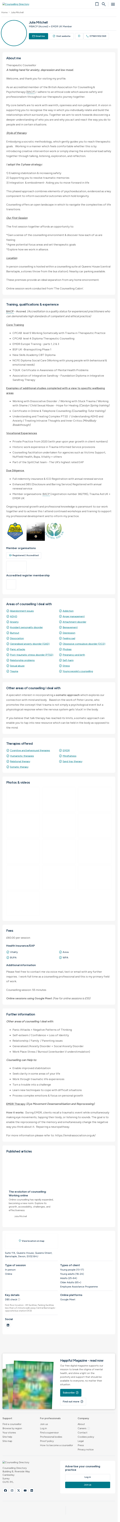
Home (4, 12)
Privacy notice (86, 1449)
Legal (81, 1441)
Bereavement (70, 627)
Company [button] (83, 1418)
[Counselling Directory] (17, 4)
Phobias (67, 649)
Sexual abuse (17, 665)
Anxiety (14, 621)
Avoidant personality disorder (26, 627)
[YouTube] (25, 1490)
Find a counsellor (11, 1424)
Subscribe (71, 1393)
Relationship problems (22, 660)
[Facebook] (5, 1490)
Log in (43, 1428)
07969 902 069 (96, 36)
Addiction (68, 610)
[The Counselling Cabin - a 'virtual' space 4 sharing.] (59, 877)
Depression (69, 632)
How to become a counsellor (56, 1445)
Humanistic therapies (22, 755)
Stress (66, 665)
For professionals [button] (50, 1418)
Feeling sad (69, 638)
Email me (38, 36)
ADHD (13, 616)
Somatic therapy (19, 766)
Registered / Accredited (24, 555)
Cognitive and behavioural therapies (30, 750)
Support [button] (7, 1418)
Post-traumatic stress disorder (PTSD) (31, 654)
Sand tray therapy (72, 761)
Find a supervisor (49, 1432)
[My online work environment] (23, 903)
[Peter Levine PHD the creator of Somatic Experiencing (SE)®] (23, 799)
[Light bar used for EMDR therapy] (23, 851)
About (81, 1424)
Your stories (9, 1432)
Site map (7, 1441)
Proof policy (47, 1441)
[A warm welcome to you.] (94, 825)
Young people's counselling (78, 671)
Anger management (74, 616)
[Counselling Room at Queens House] (94, 851)
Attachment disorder (74, 621)
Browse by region (12, 1428)
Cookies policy (86, 1436)
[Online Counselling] (59, 799)
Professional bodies (51, 1436)
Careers (84, 1428)
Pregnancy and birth (74, 654)
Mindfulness (69, 755)
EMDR (66, 750)
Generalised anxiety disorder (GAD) (30, 643)
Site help (7, 1436)
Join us (44, 1424)
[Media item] (59, 825)
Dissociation (17, 638)
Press (81, 1445)
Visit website (61, 36)
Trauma (14, 671)
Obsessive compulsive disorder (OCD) (84, 643)
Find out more (73, 1401)
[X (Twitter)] (18, 1490)
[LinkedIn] (8, 1325)
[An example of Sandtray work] (23, 825)
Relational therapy (20, 761)
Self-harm (68, 660)
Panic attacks (17, 649)
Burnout (14, 632)
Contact (82, 1432)
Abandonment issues (22, 610)
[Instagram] (12, 1490)
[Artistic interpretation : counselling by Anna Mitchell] (94, 799)
